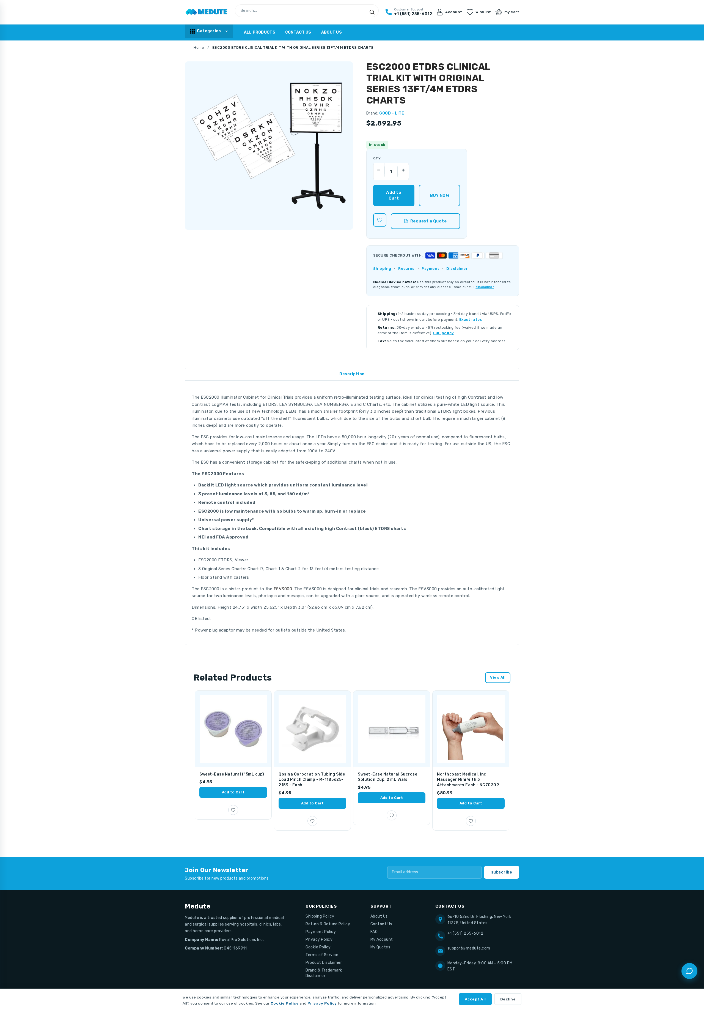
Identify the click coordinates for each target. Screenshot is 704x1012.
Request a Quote (428, 221)
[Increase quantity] (403, 168)
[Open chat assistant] (689, 971)
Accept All (475, 999)
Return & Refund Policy (328, 924)
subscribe (501, 872)
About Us (331, 32)
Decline (508, 999)
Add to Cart (233, 792)
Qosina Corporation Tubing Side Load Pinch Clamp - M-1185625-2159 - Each (312, 779)
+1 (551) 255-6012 (465, 933)
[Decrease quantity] (378, 168)
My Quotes (380, 947)
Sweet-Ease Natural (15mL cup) (231, 774)
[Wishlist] (379, 220)
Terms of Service (322, 955)
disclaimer (484, 287)
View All (497, 677)
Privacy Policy (319, 939)
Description (352, 374)
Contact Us (298, 32)
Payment (430, 268)
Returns (406, 268)
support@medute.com (468, 948)
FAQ (374, 931)
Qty (377, 158)
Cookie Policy (318, 947)
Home (199, 47)
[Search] (372, 12)
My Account (381, 939)
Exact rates (470, 319)
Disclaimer (457, 268)
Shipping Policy (320, 916)
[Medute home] (206, 12)
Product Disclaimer (324, 962)
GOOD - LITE (391, 113)
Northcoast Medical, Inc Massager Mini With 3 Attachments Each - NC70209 (468, 779)
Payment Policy (321, 931)
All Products (259, 32)
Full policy (443, 333)
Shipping (382, 268)
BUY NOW (439, 195)
